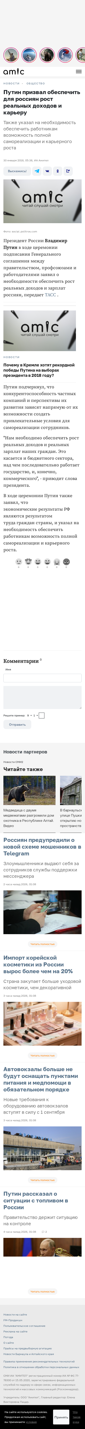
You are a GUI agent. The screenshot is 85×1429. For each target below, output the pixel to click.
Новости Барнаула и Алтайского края (28, 1354)
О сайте (8, 1342)
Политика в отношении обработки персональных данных (41, 1367)
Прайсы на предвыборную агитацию (27, 1348)
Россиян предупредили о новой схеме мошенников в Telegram (42, 846)
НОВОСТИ (11, 83)
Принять (61, 1417)
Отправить (17, 724)
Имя (8, 669)
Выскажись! (17, 171)
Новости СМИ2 (13, 762)
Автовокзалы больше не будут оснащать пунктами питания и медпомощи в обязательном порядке (40, 1079)
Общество (36, 83)
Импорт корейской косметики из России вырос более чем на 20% (38, 964)
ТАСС (50, 295)
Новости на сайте (15, 1314)
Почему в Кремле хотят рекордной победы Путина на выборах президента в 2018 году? (39, 370)
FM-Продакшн (12, 1320)
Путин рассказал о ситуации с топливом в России (35, 1200)
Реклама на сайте (15, 1331)
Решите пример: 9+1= (20, 715)
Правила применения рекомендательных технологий (39, 1361)
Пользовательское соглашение (24, 1325)
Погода (8, 1337)
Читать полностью (43, 944)
